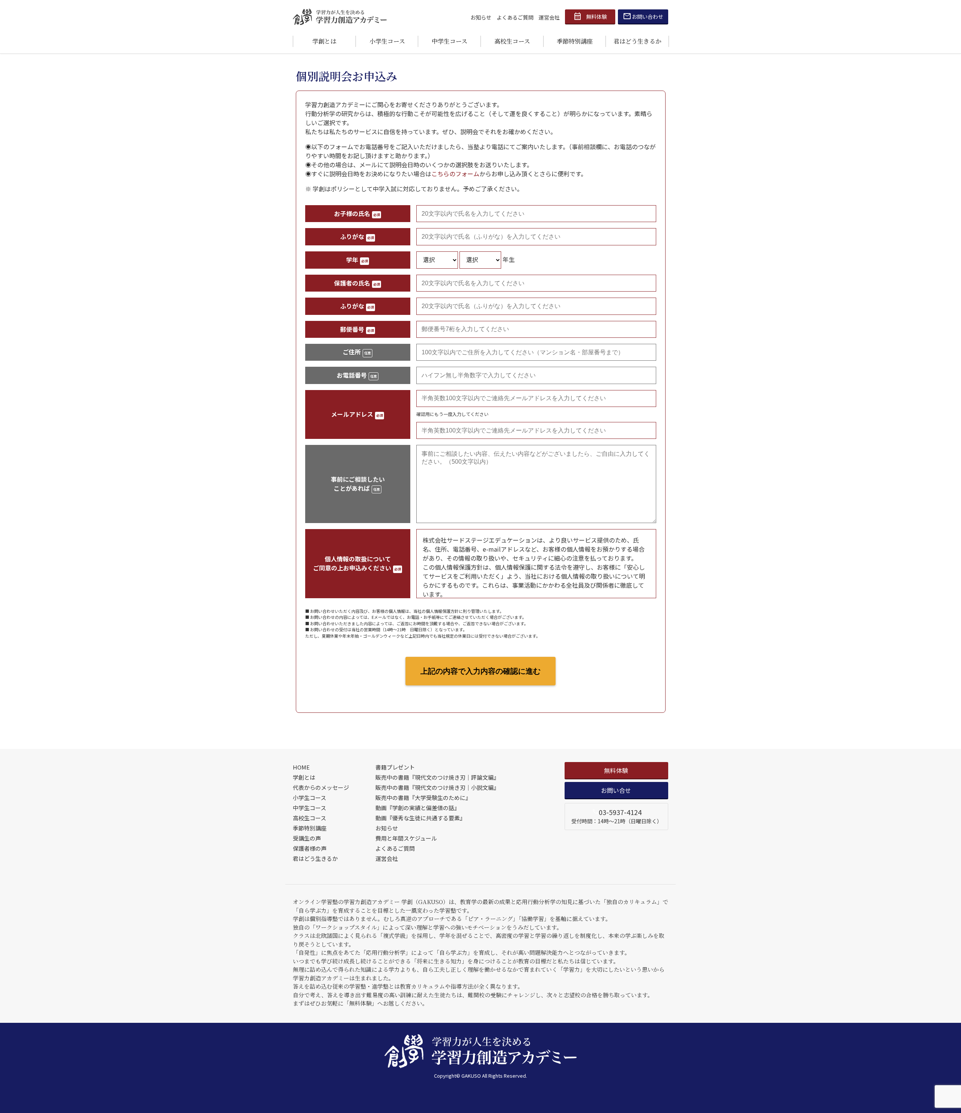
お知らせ (480, 17)
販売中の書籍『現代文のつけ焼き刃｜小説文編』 (437, 787)
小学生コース (387, 41)
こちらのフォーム (455, 173)
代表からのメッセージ (321, 787)
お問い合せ (616, 790)
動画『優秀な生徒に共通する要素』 (420, 818)
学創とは (324, 41)
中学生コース (449, 41)
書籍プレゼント (395, 767)
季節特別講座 (575, 41)
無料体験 (590, 16)
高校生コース (512, 41)
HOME (301, 767)
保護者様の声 (310, 848)
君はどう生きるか (637, 41)
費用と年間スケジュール (406, 838)
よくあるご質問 (515, 17)
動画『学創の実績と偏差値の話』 (417, 808)
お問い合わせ (643, 16)
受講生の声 (307, 838)
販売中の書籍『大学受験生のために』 (423, 797)
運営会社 (549, 17)
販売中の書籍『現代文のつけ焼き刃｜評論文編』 (437, 777)
